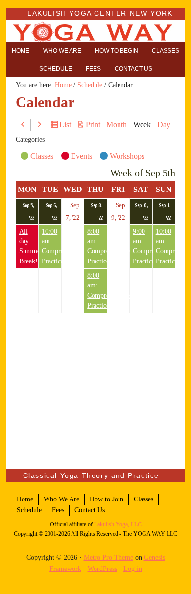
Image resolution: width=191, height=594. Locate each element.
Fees (58, 510)
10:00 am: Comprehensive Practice (51, 246)
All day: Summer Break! (29, 246)
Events (81, 156)
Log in (132, 568)
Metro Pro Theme (108, 557)
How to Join (106, 499)
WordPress (102, 568)
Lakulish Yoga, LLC (118, 524)
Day (163, 124)
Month (116, 124)
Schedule (29, 510)
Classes (41, 156)
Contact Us (89, 510)
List (66, 125)
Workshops (127, 156)
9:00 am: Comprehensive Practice (142, 246)
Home (25, 499)
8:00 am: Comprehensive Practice (97, 246)
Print (94, 125)
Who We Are (61, 499)
